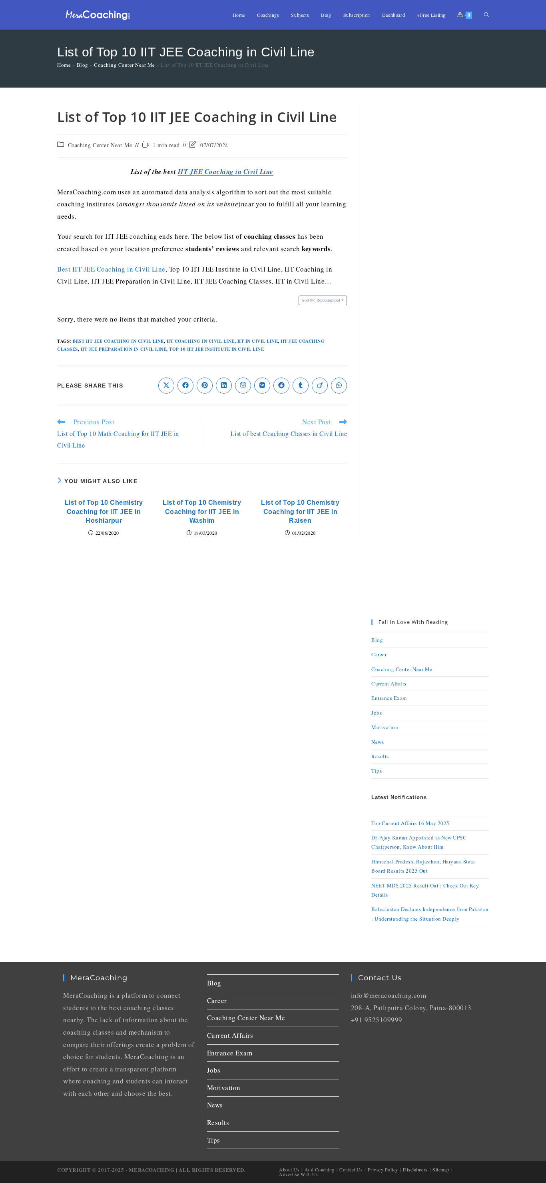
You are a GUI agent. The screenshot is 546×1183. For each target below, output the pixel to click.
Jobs (376, 712)
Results (380, 756)
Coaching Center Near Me (124, 64)
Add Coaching (320, 1169)
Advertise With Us (298, 1174)
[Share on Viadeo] (320, 386)
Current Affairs (389, 683)
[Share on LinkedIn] (224, 386)
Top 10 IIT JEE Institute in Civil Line (216, 349)
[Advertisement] (430, 228)
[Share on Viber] (243, 386)
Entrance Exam (389, 697)
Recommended (321, 300)
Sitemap (440, 1169)
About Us (289, 1169)
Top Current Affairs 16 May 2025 (410, 823)
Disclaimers (415, 1169)
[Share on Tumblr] (301, 386)
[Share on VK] (262, 386)
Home (64, 64)
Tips (376, 770)
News (377, 741)
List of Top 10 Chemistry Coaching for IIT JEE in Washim (202, 511)
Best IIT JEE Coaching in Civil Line (111, 269)
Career (379, 654)
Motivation (384, 727)
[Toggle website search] (486, 15)
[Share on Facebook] (185, 386)
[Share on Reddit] (281, 386)
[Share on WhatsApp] (339, 386)
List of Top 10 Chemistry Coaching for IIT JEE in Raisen (300, 511)
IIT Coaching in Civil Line (201, 341)
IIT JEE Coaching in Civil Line (225, 171)
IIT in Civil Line (257, 341)
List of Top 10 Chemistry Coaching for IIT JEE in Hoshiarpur (104, 511)
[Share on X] (166, 386)
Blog (82, 64)
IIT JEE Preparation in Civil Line (124, 349)
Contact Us (351, 1169)
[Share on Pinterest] (205, 386)
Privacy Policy (383, 1169)
